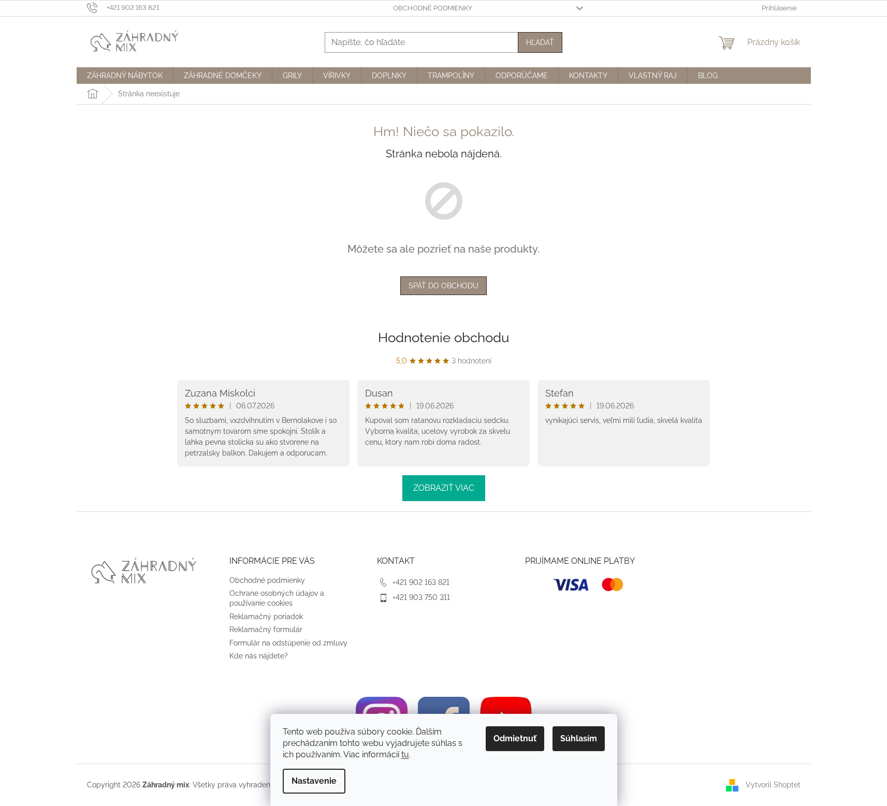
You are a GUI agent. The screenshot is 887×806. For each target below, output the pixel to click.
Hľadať (540, 42)
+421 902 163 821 (420, 582)
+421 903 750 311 (421, 597)
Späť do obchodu (443, 286)
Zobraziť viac (443, 488)
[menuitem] (125, 75)
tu (405, 754)
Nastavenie (314, 781)
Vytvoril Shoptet (773, 784)
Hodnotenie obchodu (443, 337)
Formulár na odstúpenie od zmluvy (288, 643)
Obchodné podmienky (432, 8)
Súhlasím (578, 738)
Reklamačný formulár (265, 629)
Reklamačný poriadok (266, 616)
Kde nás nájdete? (258, 656)
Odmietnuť (514, 738)
